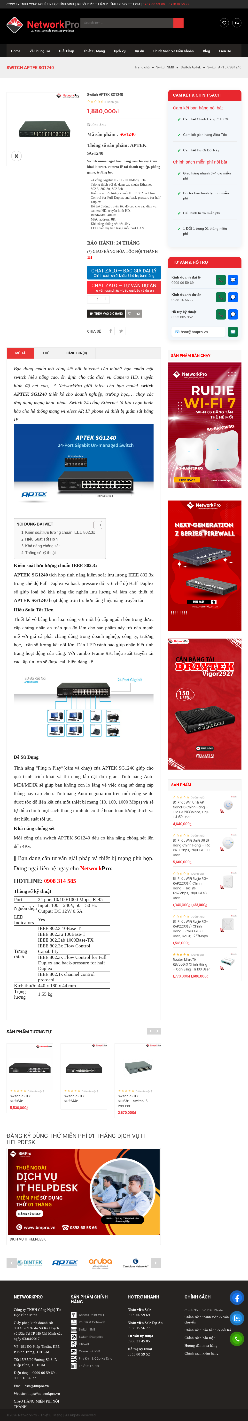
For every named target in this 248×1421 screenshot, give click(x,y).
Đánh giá (111, 102)
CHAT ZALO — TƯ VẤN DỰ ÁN (124, 287)
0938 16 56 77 (25, 1378)
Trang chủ (142, 67)
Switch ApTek (191, 67)
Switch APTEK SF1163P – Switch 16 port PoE (132, 1101)
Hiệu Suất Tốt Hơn (41, 539)
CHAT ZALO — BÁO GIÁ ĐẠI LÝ (124, 273)
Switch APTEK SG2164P (20, 1099)
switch (147, 385)
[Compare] (236, 22)
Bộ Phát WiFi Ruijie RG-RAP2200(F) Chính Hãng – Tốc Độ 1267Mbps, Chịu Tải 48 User (190, 888)
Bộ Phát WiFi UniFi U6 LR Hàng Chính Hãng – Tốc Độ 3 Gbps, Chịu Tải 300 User (191, 848)
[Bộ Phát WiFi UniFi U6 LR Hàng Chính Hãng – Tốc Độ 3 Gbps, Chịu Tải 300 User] (228, 842)
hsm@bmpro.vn (36, 1386)
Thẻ (46, 353)
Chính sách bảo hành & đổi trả (208, 1330)
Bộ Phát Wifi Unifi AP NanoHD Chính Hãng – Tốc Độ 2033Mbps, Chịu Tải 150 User (191, 810)
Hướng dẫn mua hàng (201, 1345)
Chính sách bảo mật (200, 1338)
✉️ (233, 331)
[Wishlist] (224, 22)
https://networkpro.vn (44, 1394)
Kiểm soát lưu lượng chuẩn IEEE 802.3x (60, 532)
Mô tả (20, 353)
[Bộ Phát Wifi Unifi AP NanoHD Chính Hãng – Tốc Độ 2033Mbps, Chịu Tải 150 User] (228, 804)
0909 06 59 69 (43, 1373)
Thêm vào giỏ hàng (108, 313)
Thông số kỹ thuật (40, 553)
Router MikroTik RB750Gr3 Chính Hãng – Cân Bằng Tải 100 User (191, 964)
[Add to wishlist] (130, 314)
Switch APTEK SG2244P (74, 1099)
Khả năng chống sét (42, 546)
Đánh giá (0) (76, 353)
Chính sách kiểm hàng (201, 1353)
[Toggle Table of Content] (95, 525)
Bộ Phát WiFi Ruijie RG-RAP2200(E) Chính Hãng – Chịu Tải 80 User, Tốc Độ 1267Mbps (190, 929)
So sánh (138, 314)
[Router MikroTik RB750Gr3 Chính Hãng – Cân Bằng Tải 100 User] (228, 961)
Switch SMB (165, 67)
